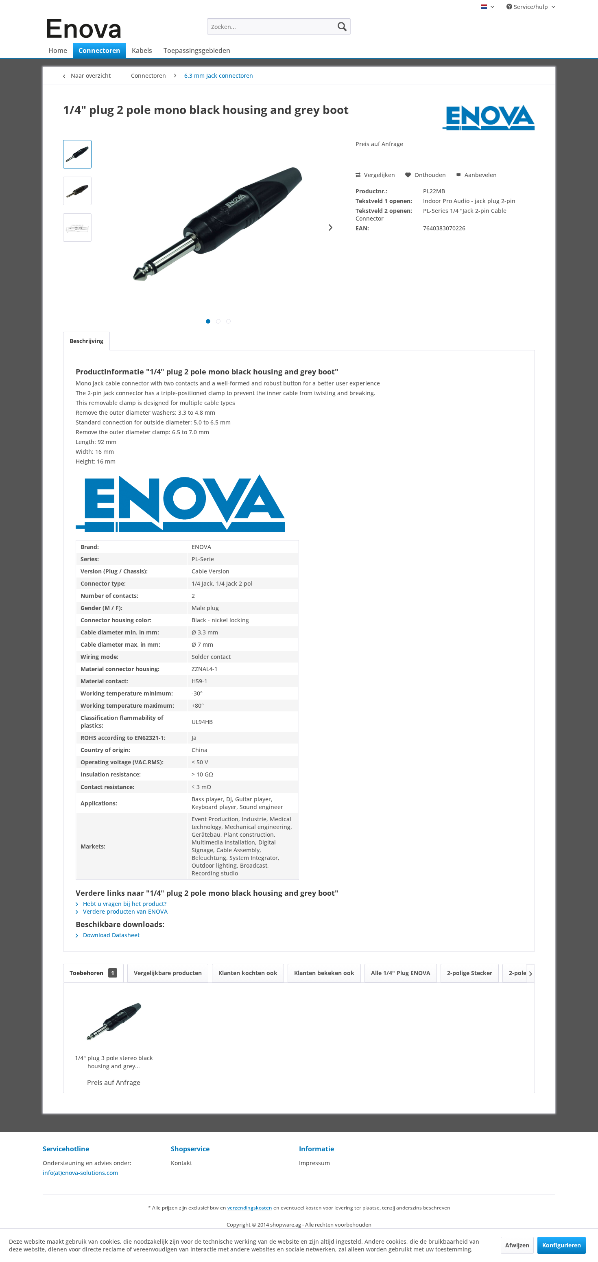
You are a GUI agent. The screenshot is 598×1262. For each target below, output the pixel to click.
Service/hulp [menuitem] (531, 7)
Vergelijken (378, 175)
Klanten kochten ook (247, 973)
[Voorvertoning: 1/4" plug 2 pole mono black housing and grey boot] (77, 227)
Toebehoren (92, 973)
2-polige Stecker (469, 973)
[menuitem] (279, 26)
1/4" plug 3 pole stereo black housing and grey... (114, 1062)
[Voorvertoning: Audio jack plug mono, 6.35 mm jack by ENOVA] (77, 191)
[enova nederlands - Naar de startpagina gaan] (84, 28)
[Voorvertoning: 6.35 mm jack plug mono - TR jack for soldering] (77, 154)
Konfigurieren (561, 1245)
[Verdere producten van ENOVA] (488, 117)
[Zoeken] (342, 26)
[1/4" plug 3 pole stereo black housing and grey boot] (114, 1021)
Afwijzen (517, 1245)
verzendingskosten (249, 1207)
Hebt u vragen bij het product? (123, 904)
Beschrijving (86, 341)
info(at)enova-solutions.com (80, 1173)
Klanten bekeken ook (324, 973)
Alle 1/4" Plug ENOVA (400, 973)
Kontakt (181, 1163)
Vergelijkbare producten (168, 973)
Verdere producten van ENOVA (124, 911)
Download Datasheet (110, 935)
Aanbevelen (480, 175)
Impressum (314, 1163)
